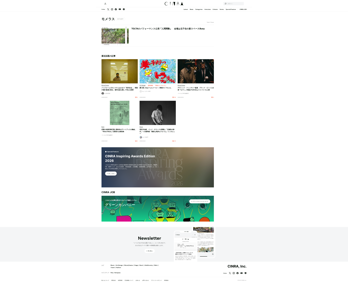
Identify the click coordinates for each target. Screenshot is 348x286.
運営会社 (113, 280)
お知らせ (138, 280)
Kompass (118, 272)
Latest (186, 9)
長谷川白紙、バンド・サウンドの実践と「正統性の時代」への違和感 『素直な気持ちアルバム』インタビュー (157, 131)
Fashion (118, 267)
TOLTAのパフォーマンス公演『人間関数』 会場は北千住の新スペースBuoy (168, 28)
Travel (113, 267)
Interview (208, 9)
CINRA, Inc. (237, 266)
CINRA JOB (243, 9)
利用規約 (166, 280)
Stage (136, 265)
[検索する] (225, 3)
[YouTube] (120, 9)
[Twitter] (108, 9)
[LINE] (124, 9)
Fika (112, 272)
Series (222, 9)
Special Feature (231, 9)
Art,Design (119, 265)
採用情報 (120, 280)
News (191, 9)
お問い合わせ (145, 280)
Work (156, 265)
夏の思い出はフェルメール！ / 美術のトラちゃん (155, 88)
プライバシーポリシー (156, 280)
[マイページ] (105, 4)
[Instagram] (112, 9)
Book (141, 265)
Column (215, 9)
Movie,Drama (128, 265)
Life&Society (148, 265)
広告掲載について (129, 280)
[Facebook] (116, 9)
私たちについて (105, 280)
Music (112, 265)
